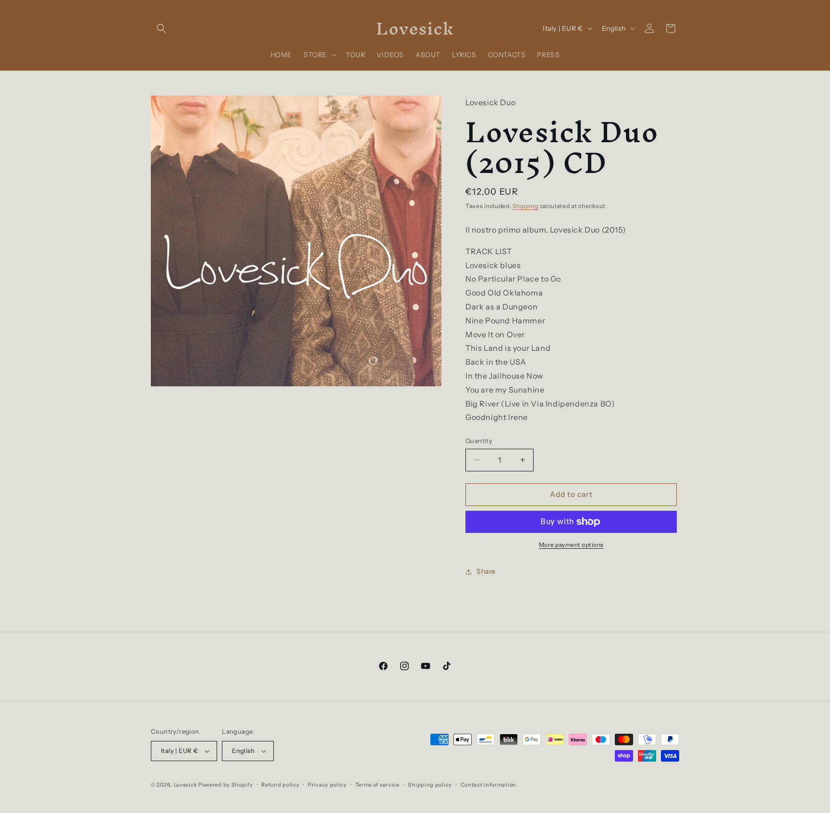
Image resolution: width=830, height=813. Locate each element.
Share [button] (486, 571)
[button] (161, 28)
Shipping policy (430, 784)
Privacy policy (327, 784)
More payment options (571, 544)
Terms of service (377, 784)
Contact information (488, 784)
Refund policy (280, 784)
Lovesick (185, 784)
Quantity (478, 440)
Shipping (525, 205)
